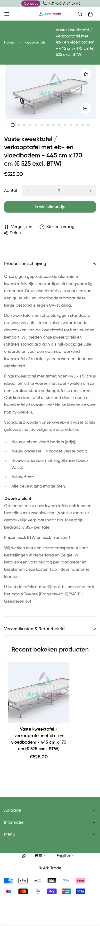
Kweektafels (35, 42)
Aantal (10, 191)
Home (9, 42)
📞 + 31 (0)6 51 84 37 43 (61, 3)
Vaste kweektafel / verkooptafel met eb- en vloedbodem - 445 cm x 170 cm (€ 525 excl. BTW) (38, 739)
